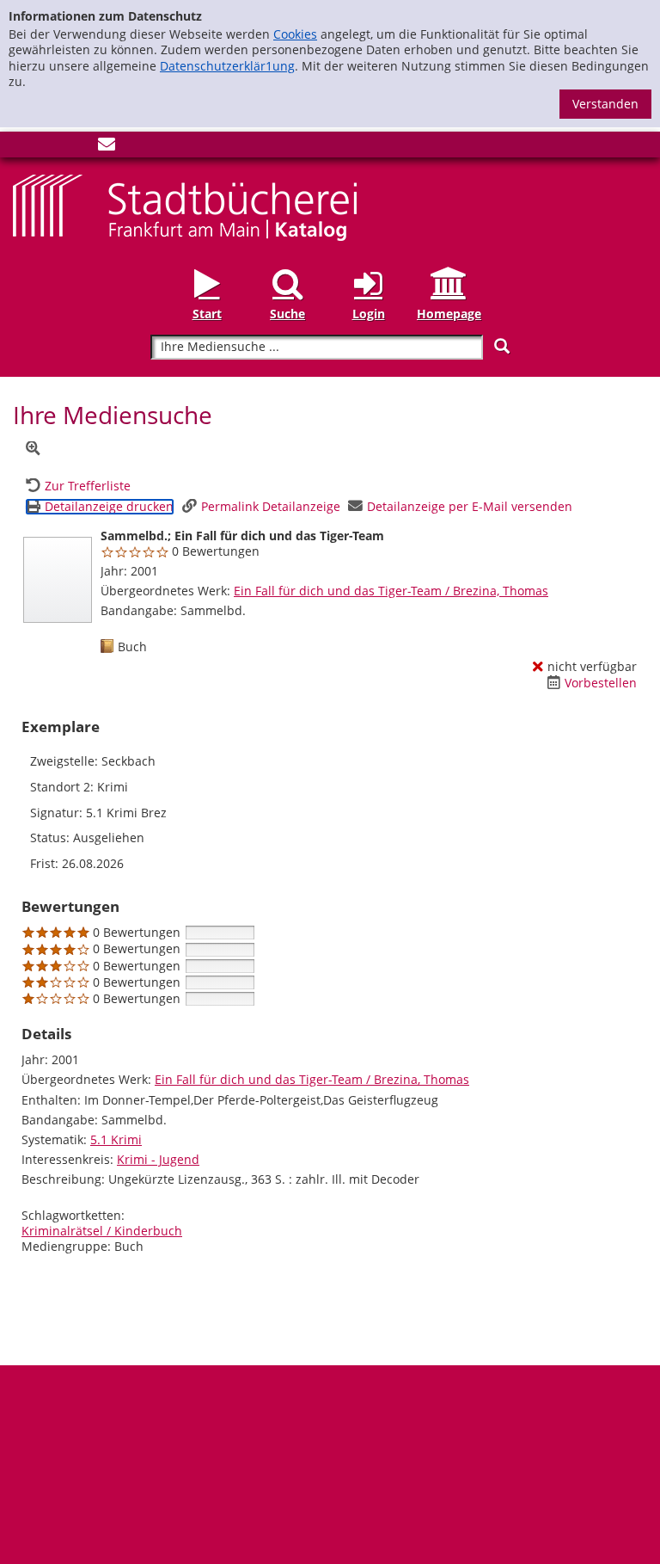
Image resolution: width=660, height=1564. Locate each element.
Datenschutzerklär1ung (227, 66)
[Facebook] (21, 147)
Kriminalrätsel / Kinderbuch (101, 1230)
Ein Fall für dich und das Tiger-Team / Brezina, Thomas (391, 590)
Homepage (449, 313)
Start (207, 313)
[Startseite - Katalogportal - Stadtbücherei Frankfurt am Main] (185, 206)
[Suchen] (502, 346)
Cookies (295, 34)
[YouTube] (78, 147)
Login (368, 313)
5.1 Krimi (116, 1139)
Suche (287, 313)
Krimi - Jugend (158, 1159)
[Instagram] (49, 147)
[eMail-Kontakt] (106, 147)
